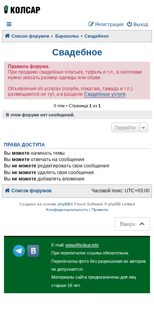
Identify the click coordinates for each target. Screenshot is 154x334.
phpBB (64, 204)
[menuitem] (137, 24)
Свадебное (77, 52)
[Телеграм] (19, 251)
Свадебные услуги (105, 94)
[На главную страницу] (21, 9)
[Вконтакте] (33, 251)
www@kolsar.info (82, 245)
